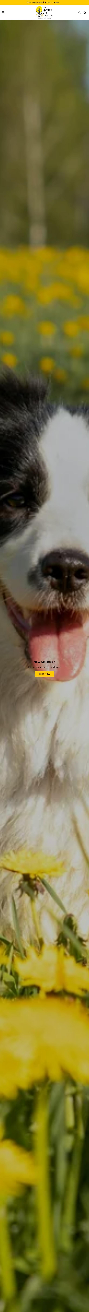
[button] (84, 12)
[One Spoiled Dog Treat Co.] (44, 12)
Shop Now (44, 671)
